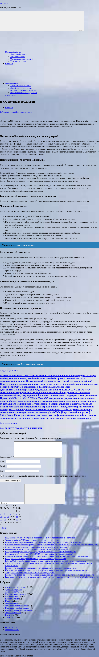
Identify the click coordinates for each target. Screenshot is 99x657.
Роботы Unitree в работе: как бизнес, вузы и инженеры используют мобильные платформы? (45, 561)
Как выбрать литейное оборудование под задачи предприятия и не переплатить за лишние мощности (49, 575)
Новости (9, 63)
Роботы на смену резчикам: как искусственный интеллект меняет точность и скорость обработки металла (51, 577)
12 (8, 517)
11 (5, 517)
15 (17, 517)
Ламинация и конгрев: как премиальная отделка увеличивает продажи (36, 547)
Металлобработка (13, 52)
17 (1, 519)
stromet (13, 112)
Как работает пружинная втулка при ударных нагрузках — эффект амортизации (40, 552)
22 (17, 519)
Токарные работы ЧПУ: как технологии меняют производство (32, 540)
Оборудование (11, 83)
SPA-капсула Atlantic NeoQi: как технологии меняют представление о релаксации (41, 538)
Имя (2, 461)
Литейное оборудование (21, 88)
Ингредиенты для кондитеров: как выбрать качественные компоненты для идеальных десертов (47, 570)
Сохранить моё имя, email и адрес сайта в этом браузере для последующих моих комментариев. (45, 476)
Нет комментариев (24, 112)
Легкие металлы (17, 56)
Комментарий (7, 457)
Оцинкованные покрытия (21, 59)
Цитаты (8, 615)
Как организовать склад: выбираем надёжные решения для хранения (35, 559)
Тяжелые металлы (18, 61)
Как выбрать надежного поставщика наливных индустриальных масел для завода (41, 568)
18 (5, 519)
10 (1, 517)
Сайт (2, 471)
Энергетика (10, 95)
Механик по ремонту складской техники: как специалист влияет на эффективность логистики (46, 556)
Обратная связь (12, 630)
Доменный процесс (18, 54)
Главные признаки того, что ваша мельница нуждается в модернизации (36, 549)
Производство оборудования (23, 90)
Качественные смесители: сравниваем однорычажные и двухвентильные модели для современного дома (51, 545)
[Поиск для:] (12, 503)
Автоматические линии (20, 86)
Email (3, 466)
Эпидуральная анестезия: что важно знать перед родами (30, 572)
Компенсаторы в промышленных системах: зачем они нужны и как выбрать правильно (43, 542)
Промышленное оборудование (23, 93)
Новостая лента (12, 599)
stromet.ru (4, 3)
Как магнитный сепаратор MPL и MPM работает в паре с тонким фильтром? (39, 554)
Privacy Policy (11, 627)
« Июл (3, 528)
